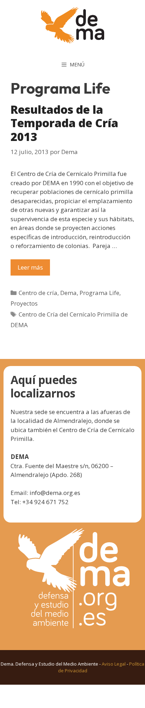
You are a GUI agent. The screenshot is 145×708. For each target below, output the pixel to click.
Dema (68, 293)
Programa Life (99, 293)
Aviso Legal (114, 664)
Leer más (30, 267)
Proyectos (24, 303)
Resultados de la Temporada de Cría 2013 (64, 123)
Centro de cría (38, 293)
